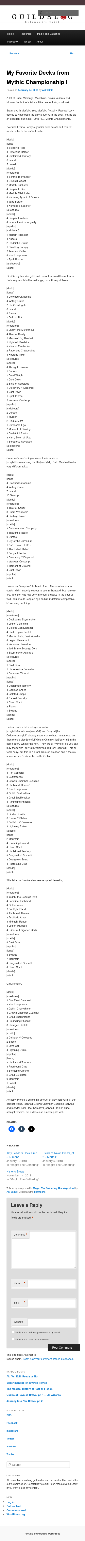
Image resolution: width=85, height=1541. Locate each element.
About (40, 41)
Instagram (12, 1430)
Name (20, 1283)
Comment (20, 1234)
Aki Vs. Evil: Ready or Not (22, 1376)
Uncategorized (66, 1188)
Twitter (27, 41)
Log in (10, 1502)
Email (20, 1302)
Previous (13, 53)
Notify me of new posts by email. (32, 1339)
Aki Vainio (47, 90)
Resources (25, 33)
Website (18, 1322)
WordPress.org (16, 1514)
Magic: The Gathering (48, 33)
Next (74, 53)
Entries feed (14, 1506)
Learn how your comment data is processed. (48, 1359)
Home (10, 33)
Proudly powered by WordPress (42, 1533)
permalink (39, 1191)
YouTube (11, 1446)
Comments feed (16, 1510)
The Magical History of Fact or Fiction (30, 1389)
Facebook (12, 41)
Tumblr (10, 1454)
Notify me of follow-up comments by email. (37, 1332)
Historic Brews (15, 1171)
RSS (9, 1415)
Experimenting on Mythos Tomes (27, 1382)
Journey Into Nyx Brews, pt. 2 (24, 1401)
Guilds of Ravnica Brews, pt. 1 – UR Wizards (34, 1395)
